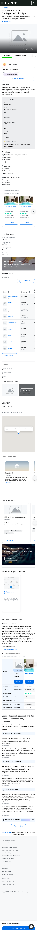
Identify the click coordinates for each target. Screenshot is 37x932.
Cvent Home (5, 865)
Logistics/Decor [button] (9, 533)
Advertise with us (7, 887)
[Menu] (2, 3)
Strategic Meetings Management (11, 855)
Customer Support (7, 871)
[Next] (35, 56)
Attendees (5, 278)
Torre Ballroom (12, 322)
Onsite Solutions (6, 843)
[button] (33, 211)
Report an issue (7, 832)
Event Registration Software (10, 850)
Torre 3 (10, 342)
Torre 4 (10, 348)
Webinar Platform (6, 861)
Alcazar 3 (10, 309)
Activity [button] (7, 530)
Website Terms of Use (8, 884)
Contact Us (5, 868)
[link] (15, 509)
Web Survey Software (8, 858)
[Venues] (33, 3)
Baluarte (10, 316)
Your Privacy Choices (7, 874)
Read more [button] (8, 482)
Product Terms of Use (8, 881)
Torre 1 (10, 329)
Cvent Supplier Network (8, 840)
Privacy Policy (5, 878)
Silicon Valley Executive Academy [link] (15, 517)
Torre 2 (10, 335)
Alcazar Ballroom (12, 296)
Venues (6, 7)
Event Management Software (10, 847)
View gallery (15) (28, 49)
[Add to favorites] (34, 16)
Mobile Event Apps (7, 853)
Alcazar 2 (10, 302)
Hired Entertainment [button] (16, 530)
